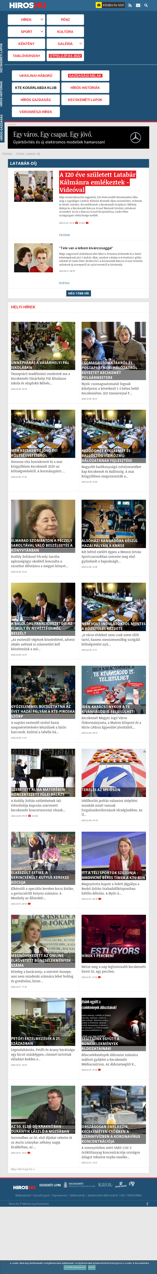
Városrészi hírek (35, 112)
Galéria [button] (65, 44)
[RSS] (130, 5)
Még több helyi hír (22, 1169)
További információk (75, 1267)
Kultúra (65, 32)
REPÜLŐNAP (134, 1195)
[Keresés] (146, 5)
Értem (92, 1267)
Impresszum (59, 1195)
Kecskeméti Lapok (85, 100)
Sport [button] (26, 32)
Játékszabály (77, 1195)
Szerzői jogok (41, 1195)
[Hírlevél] (138, 5)
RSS (123, 1195)
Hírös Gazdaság (36, 100)
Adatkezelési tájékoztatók (103, 1195)
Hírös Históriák (85, 88)
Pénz (65, 19)
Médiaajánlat (23, 1195)
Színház (64, 235)
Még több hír (78, 293)
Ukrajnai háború (35, 75)
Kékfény (26, 44)
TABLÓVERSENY (26, 56)
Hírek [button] (26, 19)
